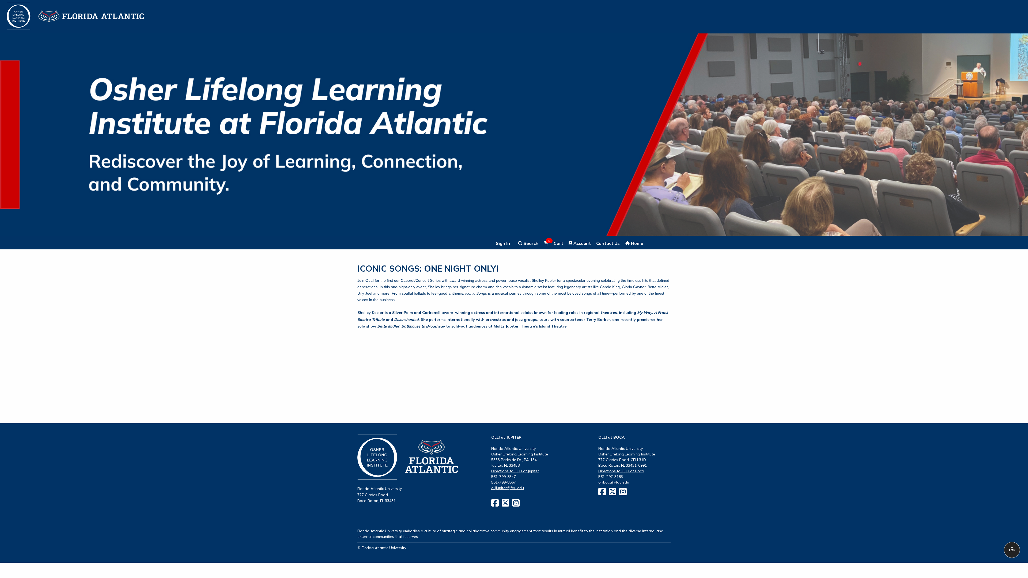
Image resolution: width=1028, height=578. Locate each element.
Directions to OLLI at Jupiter (515, 471)
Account (581, 243)
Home (636, 243)
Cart (555, 243)
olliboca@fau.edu (613, 482)
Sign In (503, 243)
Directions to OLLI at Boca (621, 471)
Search (530, 243)
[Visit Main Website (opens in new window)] (68, 13)
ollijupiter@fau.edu (507, 487)
